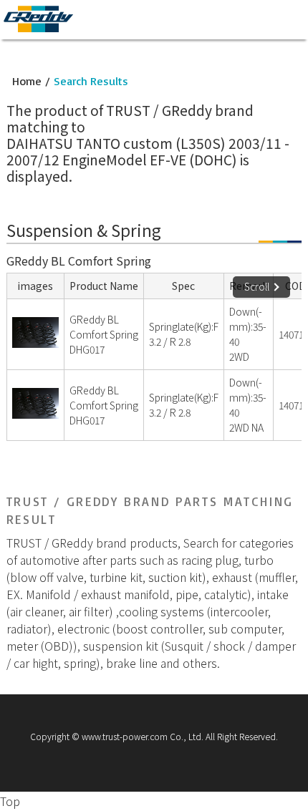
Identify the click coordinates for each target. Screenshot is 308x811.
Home (27, 81)
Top (10, 801)
